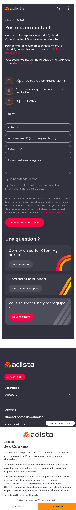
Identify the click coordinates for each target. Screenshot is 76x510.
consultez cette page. (49, 212)
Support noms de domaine (23, 417)
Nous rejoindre (14, 424)
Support (10, 410)
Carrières (23, 63)
